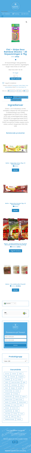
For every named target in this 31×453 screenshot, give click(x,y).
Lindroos (17, 396)
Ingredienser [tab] (8, 97)
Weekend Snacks (9, 419)
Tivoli (21, 413)
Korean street (8, 391)
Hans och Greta (15, 382)
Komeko (20, 388)
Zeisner (19, 419)
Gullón (6, 382)
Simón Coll (15, 408)
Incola (6, 385)
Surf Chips (7, 413)
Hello (24, 382)
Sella (20, 405)
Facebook (12, 91)
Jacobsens (14, 385)
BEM (6, 376)
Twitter (19, 91)
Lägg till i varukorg (15, 78)
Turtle (6, 416)
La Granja (15, 393)
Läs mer (15, 170)
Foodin (19, 379)
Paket (23, 85)
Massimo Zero (8, 399)
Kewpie (13, 388)
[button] (26, 22)
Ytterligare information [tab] (20, 97)
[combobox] (15, 361)
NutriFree (13, 402)
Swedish (8, 303)
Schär (14, 405)
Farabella (7, 379)
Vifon (18, 416)
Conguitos (21, 376)
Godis (20, 85)
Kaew (6, 388)
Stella (16, 411)
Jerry (21, 385)
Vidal (12, 416)
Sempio (7, 408)
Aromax (7, 373)
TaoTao (15, 413)
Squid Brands (8, 411)
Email (26, 91)
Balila (20, 373)
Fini (17, 87)
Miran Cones (19, 399)
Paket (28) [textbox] (15, 361)
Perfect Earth (22, 402)
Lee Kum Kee (8, 396)
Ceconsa (12, 376)
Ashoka (14, 373)
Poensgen (7, 405)
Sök (29, 11)
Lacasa (17, 391)
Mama (24, 396)
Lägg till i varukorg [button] (15, 251)
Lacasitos (7, 393)
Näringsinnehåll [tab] (16, 100)
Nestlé (6, 402)
